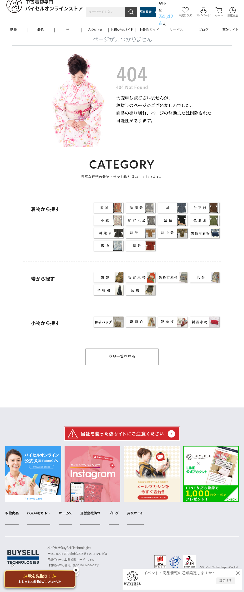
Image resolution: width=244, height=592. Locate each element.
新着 (13, 30)
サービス (176, 30)
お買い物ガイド (122, 30)
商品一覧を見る (122, 357)
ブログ (203, 30)
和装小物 (95, 30)
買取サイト (230, 30)
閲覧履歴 (232, 15)
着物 (40, 30)
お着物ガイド (149, 30)
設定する (225, 580)
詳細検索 (146, 11)
